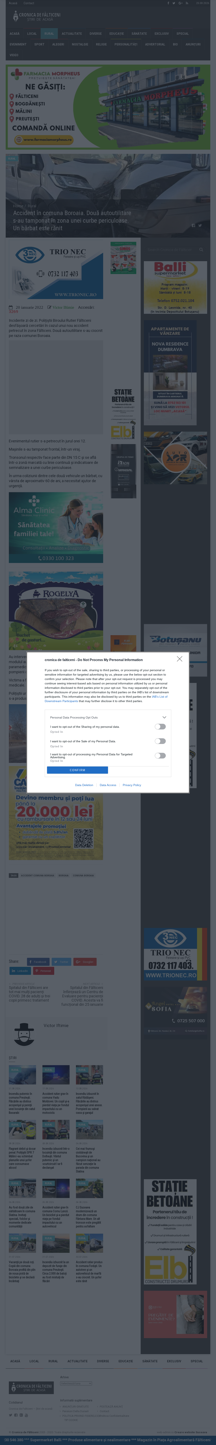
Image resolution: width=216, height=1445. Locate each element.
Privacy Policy (132, 785)
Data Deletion (84, 785)
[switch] (160, 726)
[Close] (181, 660)
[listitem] (108, 717)
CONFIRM (77, 770)
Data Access (108, 785)
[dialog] (108, 722)
